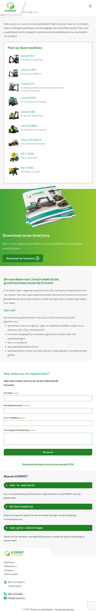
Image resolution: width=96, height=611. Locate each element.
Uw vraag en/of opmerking (20, 430)
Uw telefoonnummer (17, 405)
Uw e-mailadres (14, 417)
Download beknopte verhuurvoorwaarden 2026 (48, 464)
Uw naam (11, 393)
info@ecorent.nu (16, 597)
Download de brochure (20, 258)
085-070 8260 (15, 593)
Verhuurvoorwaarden (64, 609)
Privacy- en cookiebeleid (41, 609)
